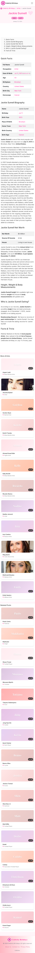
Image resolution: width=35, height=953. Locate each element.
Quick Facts (10, 39)
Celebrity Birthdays (11, 3)
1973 (20, 73)
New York (17, 91)
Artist (18, 8)
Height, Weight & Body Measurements (19, 46)
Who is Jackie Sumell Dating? (16, 48)
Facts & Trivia (10, 51)
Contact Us (16, 947)
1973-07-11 (26, 73)
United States (19, 86)
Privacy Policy (25, 947)
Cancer (17, 95)
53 (15, 78)
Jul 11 (16, 73)
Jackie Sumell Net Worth (14, 44)
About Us (8, 947)
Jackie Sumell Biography (14, 42)
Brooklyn (17, 82)
